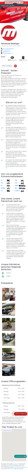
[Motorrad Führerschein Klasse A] (7, 180)
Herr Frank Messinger (8, 48)
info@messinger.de (8, 53)
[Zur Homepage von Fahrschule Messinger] (15, 66)
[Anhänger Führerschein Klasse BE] (22, 188)
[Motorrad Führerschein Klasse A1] (7, 183)
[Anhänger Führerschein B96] (22, 185)
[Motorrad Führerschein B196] (7, 188)
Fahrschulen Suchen (7, 5)
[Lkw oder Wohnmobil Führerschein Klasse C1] (7, 190)
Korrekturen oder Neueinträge (20, 467)
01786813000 (6, 51)
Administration (10, 468)
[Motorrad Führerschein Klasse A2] (21, 180)
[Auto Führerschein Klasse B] (7, 185)
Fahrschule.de (16, 463)
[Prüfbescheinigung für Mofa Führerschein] (21, 190)
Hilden (18, 46)
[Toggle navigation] (25, 3)
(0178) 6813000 (7, 50)
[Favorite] (15, 66)
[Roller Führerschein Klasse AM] (21, 183)
